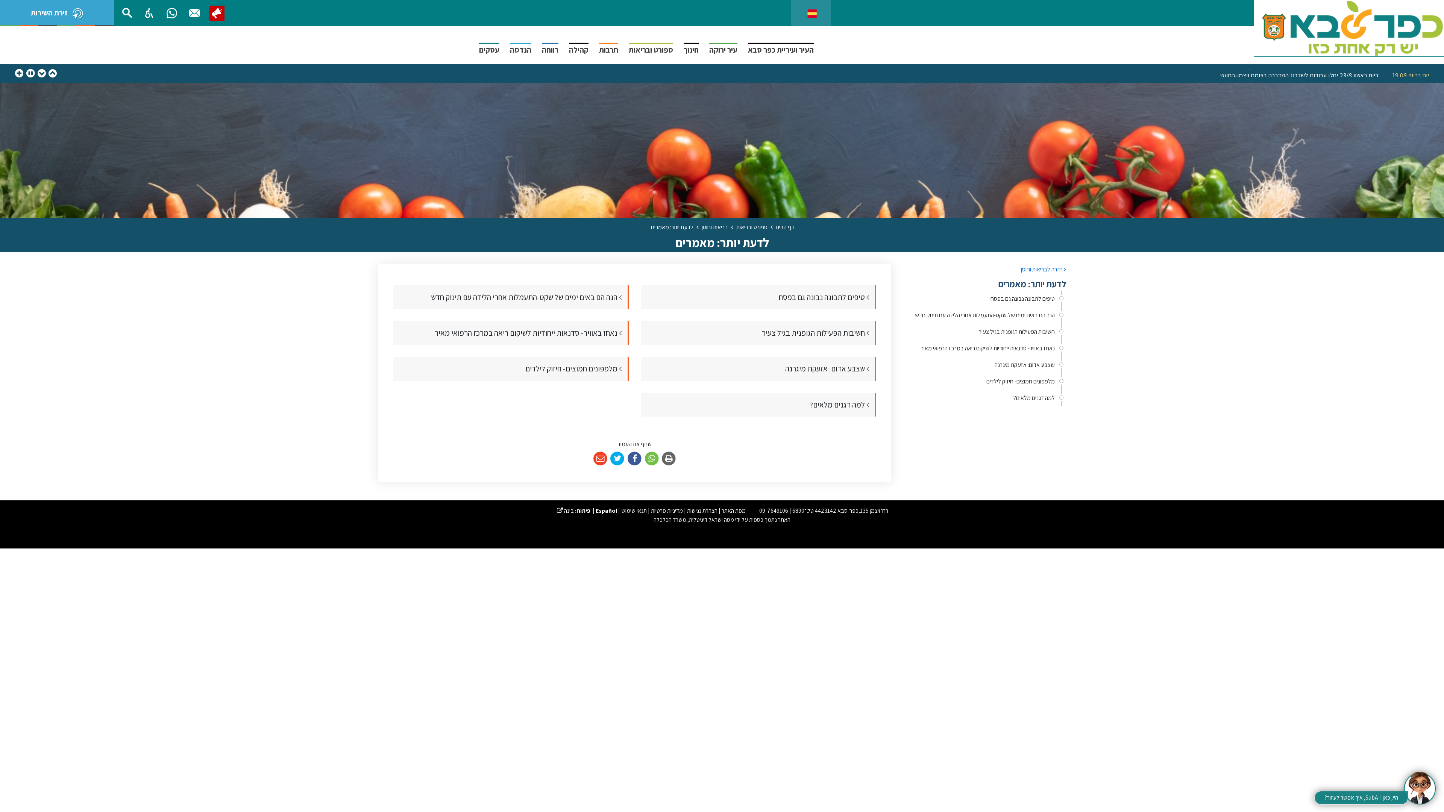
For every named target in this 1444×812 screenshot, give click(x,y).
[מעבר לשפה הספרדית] (812, 13)
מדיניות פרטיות (667, 511)
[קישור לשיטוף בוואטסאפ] (652, 459)
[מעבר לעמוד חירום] (216, 13)
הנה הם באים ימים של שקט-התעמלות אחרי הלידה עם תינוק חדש (985, 315)
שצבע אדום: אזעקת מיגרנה (1025, 365)
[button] (149, 13)
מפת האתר (734, 511)
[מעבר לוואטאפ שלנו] (171, 13)
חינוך (691, 50)
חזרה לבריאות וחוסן (1042, 269)
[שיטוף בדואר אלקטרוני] (600, 459)
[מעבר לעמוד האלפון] (194, 13)
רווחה (550, 50)
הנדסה (520, 50)
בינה (565, 511)
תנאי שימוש (634, 511)
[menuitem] (984, 299)
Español (606, 511)
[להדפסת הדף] (669, 459)
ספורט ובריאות (651, 50)
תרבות (608, 50)
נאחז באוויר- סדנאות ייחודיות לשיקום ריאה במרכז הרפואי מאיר (988, 348)
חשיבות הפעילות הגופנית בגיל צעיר (1017, 332)
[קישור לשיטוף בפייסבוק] (634, 459)
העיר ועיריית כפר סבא (781, 50)
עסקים (489, 50)
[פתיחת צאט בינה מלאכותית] (1419, 787)
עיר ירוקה (723, 50)
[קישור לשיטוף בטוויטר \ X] (618, 459)
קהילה (579, 50)
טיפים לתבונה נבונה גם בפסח (1022, 299)
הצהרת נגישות (702, 511)
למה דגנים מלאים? (1034, 398)
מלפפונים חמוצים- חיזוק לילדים (1020, 381)
